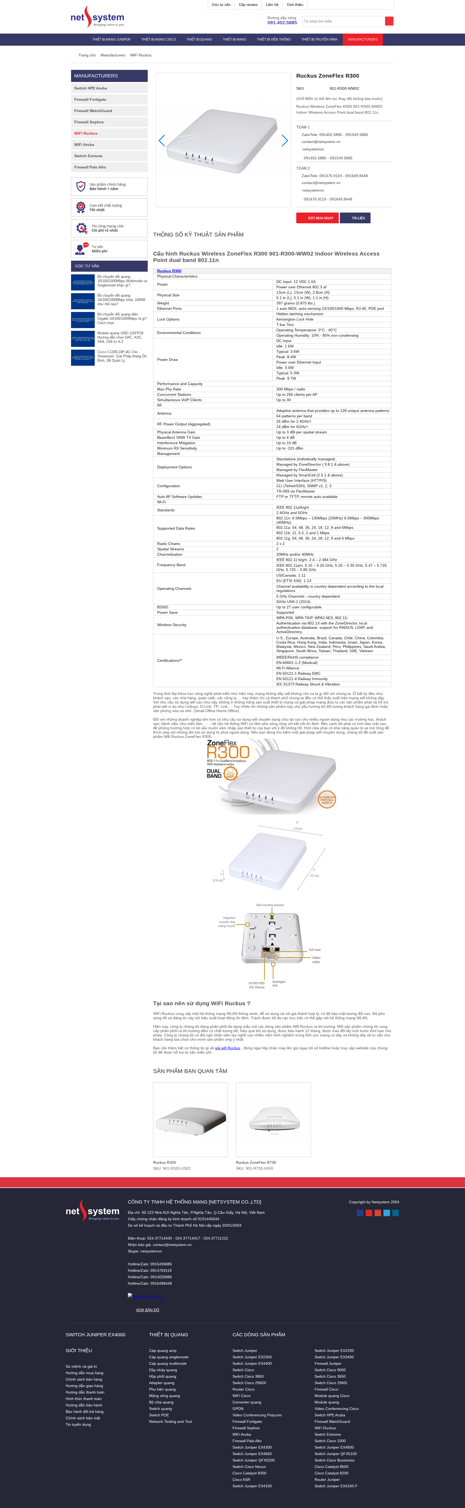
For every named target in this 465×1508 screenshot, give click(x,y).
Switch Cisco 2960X (249, 1383)
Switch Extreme (88, 156)
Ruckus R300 (169, 271)
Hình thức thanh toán (84, 1398)
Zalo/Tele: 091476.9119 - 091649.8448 (334, 176)
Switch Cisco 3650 (330, 1376)
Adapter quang (161, 1383)
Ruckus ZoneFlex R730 (256, 1162)
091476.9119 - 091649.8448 (327, 199)
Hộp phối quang (162, 1376)
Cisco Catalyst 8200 (331, 1473)
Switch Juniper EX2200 (334, 1350)
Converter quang (246, 1402)
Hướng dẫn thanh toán (85, 1392)
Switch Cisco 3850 (248, 1376)
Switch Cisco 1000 (330, 1441)
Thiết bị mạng (234, 39)
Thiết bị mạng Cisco (158, 39)
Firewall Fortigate (90, 99)
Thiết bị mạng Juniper (111, 39)
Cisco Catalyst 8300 (249, 1473)
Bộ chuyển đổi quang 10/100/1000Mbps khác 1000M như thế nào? (121, 299)
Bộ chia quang (161, 1402)
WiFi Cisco (241, 1396)
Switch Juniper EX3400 (334, 1357)
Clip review (248, 4)
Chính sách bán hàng (84, 1379)
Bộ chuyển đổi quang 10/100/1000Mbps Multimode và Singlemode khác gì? (122, 281)
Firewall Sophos (89, 122)
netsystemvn (312, 149)
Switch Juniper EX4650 (252, 1454)
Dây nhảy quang (163, 1370)
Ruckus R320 (164, 1162)
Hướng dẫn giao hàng (84, 1386)
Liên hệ (272, 4)
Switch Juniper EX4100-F (336, 1486)
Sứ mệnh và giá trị (81, 1366)
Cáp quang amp (163, 1350)
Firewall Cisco (326, 1389)
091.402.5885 (282, 22)
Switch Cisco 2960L (331, 1383)
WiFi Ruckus (85, 133)
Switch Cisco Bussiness (334, 1460)
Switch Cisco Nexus (249, 1466)
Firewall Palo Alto (90, 167)
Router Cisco (243, 1389)
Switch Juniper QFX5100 (336, 1454)
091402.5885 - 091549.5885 (328, 158)
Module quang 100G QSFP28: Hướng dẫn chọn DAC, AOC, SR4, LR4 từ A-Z (120, 337)
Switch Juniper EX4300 (252, 1447)
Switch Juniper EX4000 (95, 1334)
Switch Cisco (243, 1370)
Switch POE (159, 1415)
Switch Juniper (244, 1350)
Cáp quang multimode (168, 1363)
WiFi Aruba (84, 144)
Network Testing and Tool (170, 1421)
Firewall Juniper (328, 1363)
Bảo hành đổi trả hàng (85, 1411)
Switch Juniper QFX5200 (253, 1460)
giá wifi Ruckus (227, 1048)
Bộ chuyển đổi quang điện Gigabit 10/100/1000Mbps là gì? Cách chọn (122, 318)
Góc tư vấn (221, 4)
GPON (238, 1408)
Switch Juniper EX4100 (252, 1486)
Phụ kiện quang (162, 1389)
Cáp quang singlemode (169, 1357)
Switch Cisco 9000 (330, 1370)
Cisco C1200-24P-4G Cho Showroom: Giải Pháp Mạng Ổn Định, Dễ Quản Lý (122, 356)
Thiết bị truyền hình (319, 39)
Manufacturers (363, 39)
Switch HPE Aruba (90, 88)
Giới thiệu (295, 4)
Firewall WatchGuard (93, 111)
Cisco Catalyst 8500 (331, 1466)
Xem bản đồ (147, 1310)
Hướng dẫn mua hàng (84, 1373)
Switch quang (160, 1408)
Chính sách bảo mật (83, 1418)
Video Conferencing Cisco (337, 1408)
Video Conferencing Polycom (257, 1415)
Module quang (327, 1402)
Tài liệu (358, 218)
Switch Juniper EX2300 (252, 1357)
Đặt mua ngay (320, 218)
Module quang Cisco (332, 1396)
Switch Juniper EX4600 (334, 1447)
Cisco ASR (241, 1479)
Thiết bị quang (199, 39)
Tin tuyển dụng (78, 1424)
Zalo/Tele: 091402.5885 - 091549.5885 (334, 134)
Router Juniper (327, 1479)
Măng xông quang (164, 1396)
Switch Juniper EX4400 (252, 1363)
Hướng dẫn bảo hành (84, 1405)
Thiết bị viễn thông (274, 39)
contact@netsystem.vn (320, 141)
